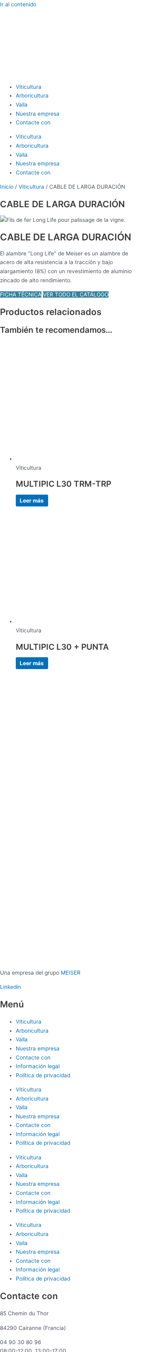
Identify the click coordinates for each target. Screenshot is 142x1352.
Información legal (38, 1066)
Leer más (32, 500)
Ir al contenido (18, 4)
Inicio (6, 187)
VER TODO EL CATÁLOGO (75, 294)
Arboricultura (32, 95)
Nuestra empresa (38, 114)
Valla (22, 104)
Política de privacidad (43, 1075)
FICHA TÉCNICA (20, 294)
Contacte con (33, 122)
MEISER (70, 972)
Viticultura (28, 87)
